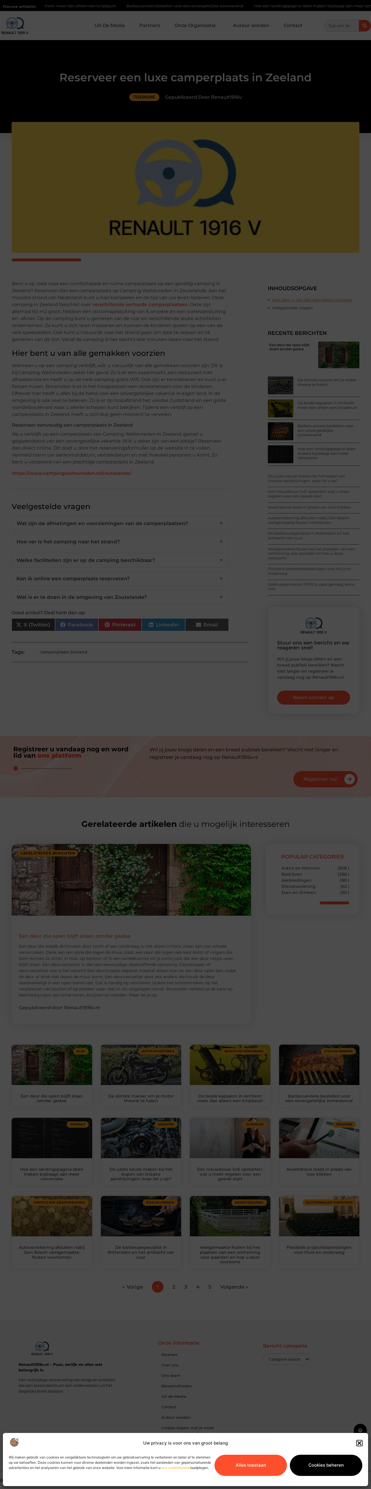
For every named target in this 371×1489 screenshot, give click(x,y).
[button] (359, 1443)
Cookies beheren (326, 1465)
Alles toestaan (251, 1465)
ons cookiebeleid (175, 1467)
